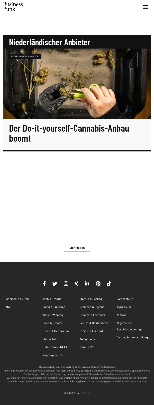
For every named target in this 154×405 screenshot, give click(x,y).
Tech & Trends (52, 298)
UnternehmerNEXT (55, 347)
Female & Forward (91, 331)
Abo (8, 307)
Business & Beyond (92, 307)
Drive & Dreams (53, 323)
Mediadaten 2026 (17, 298)
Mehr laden (77, 247)
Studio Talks (51, 339)
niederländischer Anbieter (24, 56)
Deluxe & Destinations (93, 323)
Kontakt (122, 315)
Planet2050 (86, 347)
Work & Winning (53, 315)
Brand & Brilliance (54, 307)
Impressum (124, 307)
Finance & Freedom (92, 315)
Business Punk (13, 6)
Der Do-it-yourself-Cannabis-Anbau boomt (69, 133)
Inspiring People (53, 355)
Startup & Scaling (90, 298)
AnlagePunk (87, 339)
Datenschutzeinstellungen (134, 337)
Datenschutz (125, 298)
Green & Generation (56, 331)
